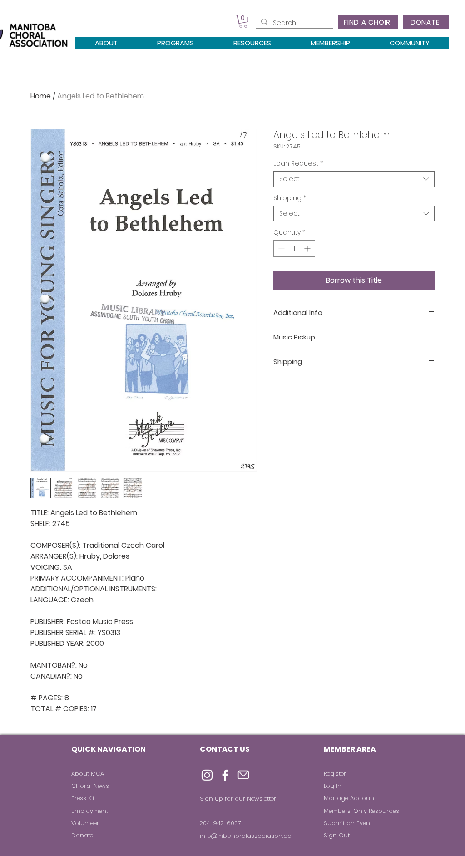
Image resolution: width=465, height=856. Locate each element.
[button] (243, 21)
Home (40, 96)
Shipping (289, 198)
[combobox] (354, 179)
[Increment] (308, 248)
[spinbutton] (294, 248)
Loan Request (298, 163)
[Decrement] (280, 248)
